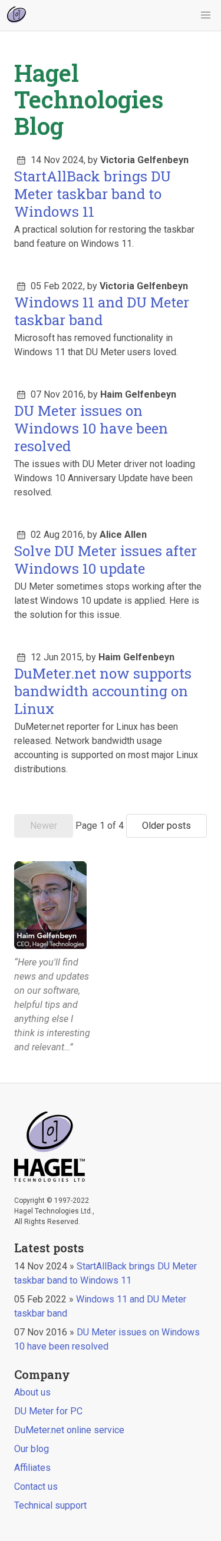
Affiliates (32, 1467)
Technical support (50, 1505)
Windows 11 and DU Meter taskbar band (101, 311)
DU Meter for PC (48, 1411)
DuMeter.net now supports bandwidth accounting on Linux (103, 691)
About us (32, 1392)
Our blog (31, 1448)
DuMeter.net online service (69, 1430)
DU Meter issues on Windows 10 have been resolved (91, 428)
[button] (205, 15)
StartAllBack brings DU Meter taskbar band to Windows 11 (92, 194)
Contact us (36, 1486)
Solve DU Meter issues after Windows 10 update (105, 559)
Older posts (166, 825)
